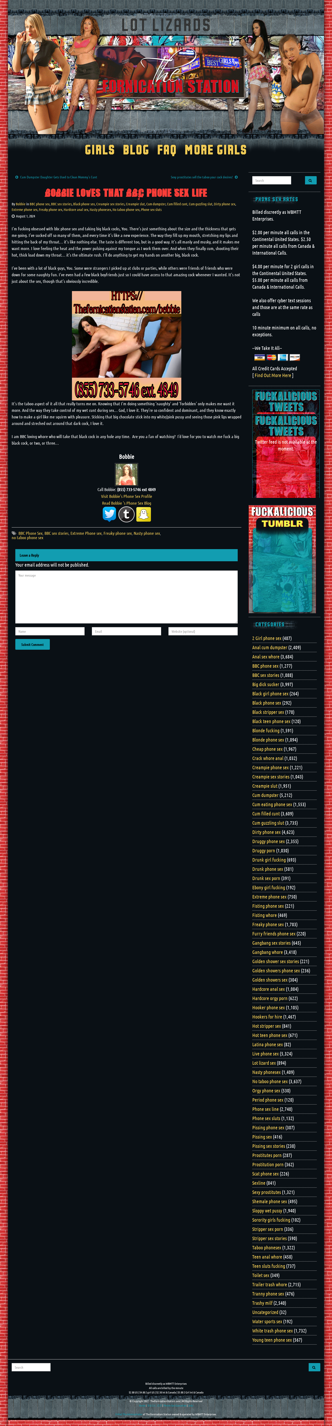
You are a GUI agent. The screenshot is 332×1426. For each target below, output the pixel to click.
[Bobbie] (126, 473)
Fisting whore (264, 915)
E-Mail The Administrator (128, 1414)
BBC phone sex (40, 204)
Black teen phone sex (271, 721)
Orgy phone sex (266, 1090)
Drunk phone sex (267, 869)
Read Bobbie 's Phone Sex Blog (126, 503)
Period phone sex (267, 1100)
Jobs (190, 1405)
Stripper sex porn (267, 1229)
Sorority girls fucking (271, 1220)
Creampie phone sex (270, 767)
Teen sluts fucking (268, 1266)
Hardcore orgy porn (270, 998)
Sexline (258, 1183)
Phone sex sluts (151, 209)
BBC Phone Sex (30, 533)
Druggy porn (263, 850)
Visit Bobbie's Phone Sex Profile (126, 496)
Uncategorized (265, 1312)
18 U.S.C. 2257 (154, 1405)
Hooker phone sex (268, 1007)
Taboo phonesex (266, 1247)
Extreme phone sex (24, 209)
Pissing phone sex (268, 1127)
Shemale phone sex (269, 1201)
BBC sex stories (61, 204)
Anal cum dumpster (269, 647)
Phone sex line (265, 1109)
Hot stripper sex (266, 1026)
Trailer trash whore (269, 1284)
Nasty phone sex (147, 533)
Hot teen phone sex (269, 1035)
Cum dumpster (156, 204)
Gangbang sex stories (271, 943)
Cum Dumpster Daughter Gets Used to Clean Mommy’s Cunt (58, 177)
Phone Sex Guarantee (175, 1405)
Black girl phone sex (270, 693)
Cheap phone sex (267, 749)
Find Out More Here (273, 375)
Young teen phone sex (272, 1340)
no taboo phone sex (27, 537)
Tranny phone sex (268, 1293)
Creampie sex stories (110, 204)
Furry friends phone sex (274, 933)
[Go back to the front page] (166, 74)
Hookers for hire (267, 1017)
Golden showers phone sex (276, 970)
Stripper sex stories (269, 1238)
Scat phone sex (265, 1173)
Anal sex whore (266, 656)
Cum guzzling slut (200, 204)
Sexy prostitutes (266, 1192)
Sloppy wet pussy (267, 1210)
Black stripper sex (268, 712)
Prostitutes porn (267, 1155)
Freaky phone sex (50, 209)
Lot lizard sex (264, 1063)
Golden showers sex (270, 980)
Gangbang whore (267, 952)
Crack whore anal (267, 758)
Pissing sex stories (268, 1146)
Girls (100, 150)
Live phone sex (265, 1053)
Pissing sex (262, 1137)
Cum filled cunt (177, 204)
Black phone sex (84, 204)
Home (142, 1405)
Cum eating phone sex (272, 804)
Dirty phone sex (224, 204)
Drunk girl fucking (269, 860)
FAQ (167, 150)
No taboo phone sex (126, 209)
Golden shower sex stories (275, 961)
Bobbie (21, 204)
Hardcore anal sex (76, 209)
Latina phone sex (267, 1044)
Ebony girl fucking (268, 887)
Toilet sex (260, 1275)
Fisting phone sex (268, 906)
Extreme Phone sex (86, 533)
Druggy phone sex (268, 841)
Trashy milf (262, 1303)
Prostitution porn (268, 1164)
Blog (136, 150)
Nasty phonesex (100, 209)
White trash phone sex (272, 1330)
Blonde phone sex (268, 740)
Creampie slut (135, 204)
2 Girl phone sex (266, 638)
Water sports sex (267, 1321)
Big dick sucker (265, 684)
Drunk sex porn (266, 878)
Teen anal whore (267, 1257)
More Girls (216, 150)
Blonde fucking (266, 730)
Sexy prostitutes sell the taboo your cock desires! (202, 177)
